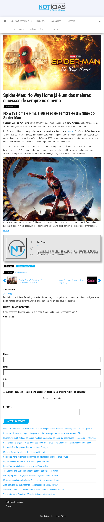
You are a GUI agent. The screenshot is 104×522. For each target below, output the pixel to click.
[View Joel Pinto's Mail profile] (31, 254)
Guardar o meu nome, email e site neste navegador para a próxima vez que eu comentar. (46, 392)
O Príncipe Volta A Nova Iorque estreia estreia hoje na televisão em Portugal (36, 457)
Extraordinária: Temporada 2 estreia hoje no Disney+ (25, 447)
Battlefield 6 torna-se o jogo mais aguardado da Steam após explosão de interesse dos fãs (42, 433)
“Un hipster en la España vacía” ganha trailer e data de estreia (29, 494)
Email (5, 366)
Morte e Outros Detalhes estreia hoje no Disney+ (24, 452)
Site (5, 379)
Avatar (71, 131)
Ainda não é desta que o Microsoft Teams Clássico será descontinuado (33, 489)
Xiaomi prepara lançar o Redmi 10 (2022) (71, 281)
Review (55, 29)
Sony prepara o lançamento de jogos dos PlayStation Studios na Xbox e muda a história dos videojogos (47, 442)
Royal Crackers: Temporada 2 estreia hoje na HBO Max (26, 461)
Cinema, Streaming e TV (21, 21)
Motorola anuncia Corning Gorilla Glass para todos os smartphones (31, 480)
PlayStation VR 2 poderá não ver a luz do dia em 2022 (30, 281)
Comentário (9, 316)
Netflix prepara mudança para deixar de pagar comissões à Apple (30, 475)
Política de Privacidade (14, 502)
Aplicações (56, 21)
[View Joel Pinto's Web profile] (31, 248)
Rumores (71, 21)
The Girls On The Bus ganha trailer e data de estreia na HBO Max (30, 471)
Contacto (9, 506)
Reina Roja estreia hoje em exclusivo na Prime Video (25, 466)
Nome (6, 354)
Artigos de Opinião (38, 29)
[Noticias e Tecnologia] (5, 21)
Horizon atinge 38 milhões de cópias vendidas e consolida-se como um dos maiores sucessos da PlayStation (49, 438)
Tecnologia (41, 21)
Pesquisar (7, 407)
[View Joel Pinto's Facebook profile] (31, 242)
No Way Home (21, 272)
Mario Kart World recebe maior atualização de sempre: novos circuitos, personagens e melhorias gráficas (47, 428)
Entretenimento (18, 29)
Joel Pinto (7, 294)
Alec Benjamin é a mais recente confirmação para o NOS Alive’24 (30, 485)
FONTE (6, 230)
